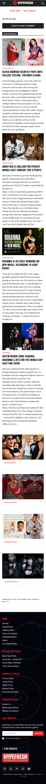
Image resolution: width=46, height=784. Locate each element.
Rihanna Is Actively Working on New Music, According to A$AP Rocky (20, 264)
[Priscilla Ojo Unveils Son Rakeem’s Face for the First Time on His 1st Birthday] (23, 526)
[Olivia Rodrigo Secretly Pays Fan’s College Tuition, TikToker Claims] (23, 52)
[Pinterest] (16, 768)
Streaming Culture (11, 581)
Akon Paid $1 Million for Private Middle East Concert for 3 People (21, 168)
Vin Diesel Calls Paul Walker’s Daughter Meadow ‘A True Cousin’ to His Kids (20, 466)
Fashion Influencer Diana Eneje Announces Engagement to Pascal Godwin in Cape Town (22, 506)
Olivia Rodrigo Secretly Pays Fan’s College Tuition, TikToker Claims (22, 73)
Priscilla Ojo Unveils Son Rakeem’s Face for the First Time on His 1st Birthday (22, 545)
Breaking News (10, 462)
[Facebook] (4, 768)
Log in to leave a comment (23, 26)
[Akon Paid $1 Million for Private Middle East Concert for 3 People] (23, 146)
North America (30, 10)
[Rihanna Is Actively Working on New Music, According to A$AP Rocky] (23, 241)
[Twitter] (22, 768)
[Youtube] (28, 768)
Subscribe (38, 733)
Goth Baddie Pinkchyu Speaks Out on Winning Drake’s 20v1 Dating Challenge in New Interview (22, 586)
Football (6, 352)
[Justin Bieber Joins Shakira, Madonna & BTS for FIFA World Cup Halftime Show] (23, 336)
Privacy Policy (24, 738)
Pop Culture (8, 68)
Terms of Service (29, 774)
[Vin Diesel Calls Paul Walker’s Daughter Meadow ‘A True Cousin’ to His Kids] (23, 447)
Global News (15, 10)
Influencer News (10, 502)
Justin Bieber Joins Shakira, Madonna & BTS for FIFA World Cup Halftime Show (22, 359)
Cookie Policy (7, 774)
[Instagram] (10, 768)
